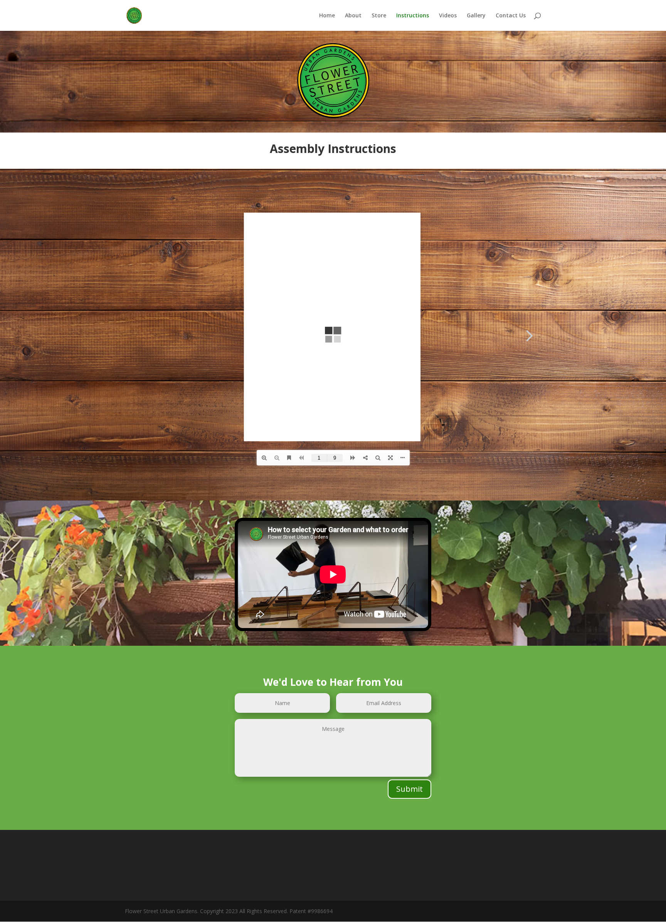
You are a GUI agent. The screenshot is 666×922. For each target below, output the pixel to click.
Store (379, 16)
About (353, 16)
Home (327, 16)
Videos (448, 16)
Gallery (476, 16)
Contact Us (511, 16)
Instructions (412, 16)
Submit (409, 789)
